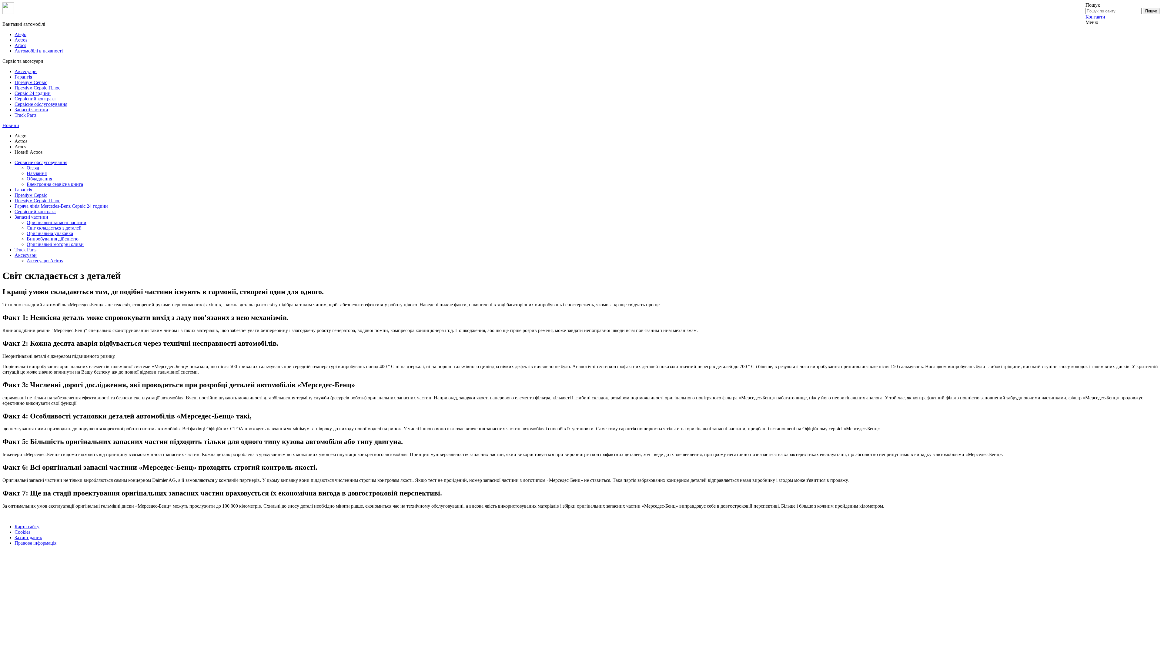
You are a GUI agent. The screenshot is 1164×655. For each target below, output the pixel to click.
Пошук (1151, 11)
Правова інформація (35, 543)
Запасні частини (31, 109)
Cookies (22, 532)
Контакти (1095, 16)
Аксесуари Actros (45, 260)
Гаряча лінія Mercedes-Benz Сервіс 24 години (61, 206)
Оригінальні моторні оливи (55, 244)
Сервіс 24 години (33, 93)
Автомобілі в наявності (39, 50)
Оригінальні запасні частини (56, 222)
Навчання (37, 173)
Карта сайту (27, 526)
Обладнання (39, 178)
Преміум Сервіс (31, 82)
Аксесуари (26, 71)
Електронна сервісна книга (55, 184)
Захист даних (28, 537)
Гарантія (23, 76)
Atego (20, 34)
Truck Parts (25, 115)
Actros (21, 39)
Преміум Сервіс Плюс (37, 87)
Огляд (33, 167)
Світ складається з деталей (54, 227)
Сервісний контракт (35, 98)
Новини (10, 125)
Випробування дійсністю (53, 238)
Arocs (20, 45)
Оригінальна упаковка (50, 233)
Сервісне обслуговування (41, 104)
